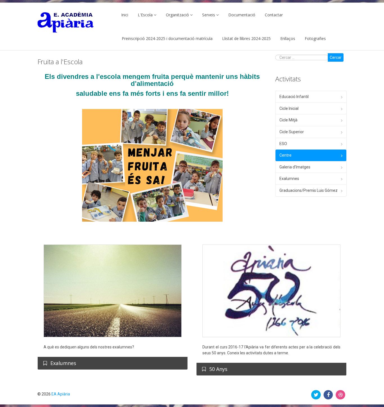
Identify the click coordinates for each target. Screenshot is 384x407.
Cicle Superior (291, 132)
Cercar (336, 57)
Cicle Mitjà (288, 120)
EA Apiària (60, 394)
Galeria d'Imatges (294, 167)
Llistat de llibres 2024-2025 (246, 38)
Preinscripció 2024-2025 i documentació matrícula (167, 38)
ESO (283, 143)
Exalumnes (289, 178)
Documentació (241, 14)
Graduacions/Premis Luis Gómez (308, 190)
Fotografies (315, 38)
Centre (285, 155)
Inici (124, 14)
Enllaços (287, 38)
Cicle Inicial (289, 108)
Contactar (274, 14)
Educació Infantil (294, 96)
